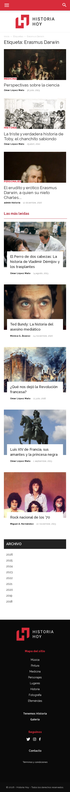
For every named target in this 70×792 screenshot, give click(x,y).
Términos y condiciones (35, 762)
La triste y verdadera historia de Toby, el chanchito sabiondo (33, 136)
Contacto (35, 750)
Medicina (10, 78)
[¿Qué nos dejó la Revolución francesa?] (35, 369)
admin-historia (12, 202)
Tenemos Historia (35, 713)
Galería (35, 719)
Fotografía (35, 695)
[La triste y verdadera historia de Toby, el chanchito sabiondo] (35, 113)
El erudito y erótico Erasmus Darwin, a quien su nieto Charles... (30, 192)
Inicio (6, 36)
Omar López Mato (14, 90)
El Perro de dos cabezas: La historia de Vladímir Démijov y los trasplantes (35, 261)
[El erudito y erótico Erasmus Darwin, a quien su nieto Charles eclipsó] (35, 167)
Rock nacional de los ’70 (30, 517)
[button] (6, 5)
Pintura (35, 665)
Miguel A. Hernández (22, 524)
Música (35, 659)
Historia (10, 127)
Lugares (35, 683)
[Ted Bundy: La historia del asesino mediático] (35, 307)
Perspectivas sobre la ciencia (31, 85)
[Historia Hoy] (35, 21)
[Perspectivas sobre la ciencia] (35, 64)
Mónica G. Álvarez (20, 336)
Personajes (12, 181)
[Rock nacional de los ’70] (35, 495)
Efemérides (35, 700)
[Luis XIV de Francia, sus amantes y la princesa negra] (35, 432)
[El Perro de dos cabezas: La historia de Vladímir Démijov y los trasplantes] (35, 244)
